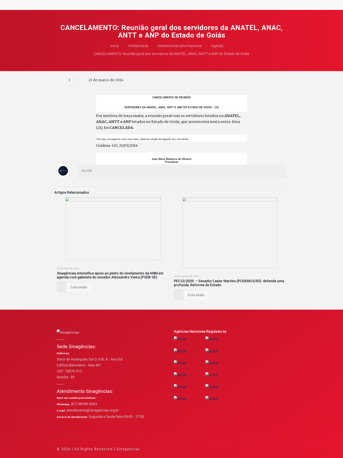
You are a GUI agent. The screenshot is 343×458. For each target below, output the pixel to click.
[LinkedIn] (261, 449)
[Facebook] (245, 449)
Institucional (138, 46)
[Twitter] (250, 449)
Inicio (114, 46)
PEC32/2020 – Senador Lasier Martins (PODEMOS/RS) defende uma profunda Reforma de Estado (229, 283)
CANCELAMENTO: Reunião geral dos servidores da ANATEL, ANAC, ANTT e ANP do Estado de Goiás (171, 54)
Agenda (217, 46)
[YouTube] (256, 449)
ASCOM (87, 171)
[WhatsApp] (240, 449)
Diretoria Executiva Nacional (179, 46)
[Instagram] (266, 449)
